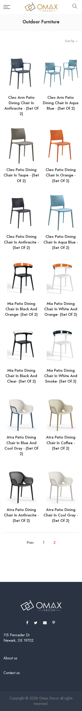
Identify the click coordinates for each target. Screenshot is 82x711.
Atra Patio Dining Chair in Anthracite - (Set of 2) (21, 515)
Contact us (11, 672)
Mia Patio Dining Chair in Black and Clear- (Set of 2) (21, 376)
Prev (30, 542)
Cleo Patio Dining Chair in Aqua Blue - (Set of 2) (61, 242)
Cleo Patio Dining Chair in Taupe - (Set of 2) (21, 175)
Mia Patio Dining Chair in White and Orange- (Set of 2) (60, 309)
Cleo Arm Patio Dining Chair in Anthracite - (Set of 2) (21, 106)
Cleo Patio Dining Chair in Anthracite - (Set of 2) (21, 242)
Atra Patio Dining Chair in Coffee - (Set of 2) (60, 442)
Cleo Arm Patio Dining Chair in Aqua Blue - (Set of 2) (60, 103)
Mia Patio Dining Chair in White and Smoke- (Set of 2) (60, 376)
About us (10, 658)
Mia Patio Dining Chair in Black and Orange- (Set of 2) (21, 309)
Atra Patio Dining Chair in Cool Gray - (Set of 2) (61, 515)
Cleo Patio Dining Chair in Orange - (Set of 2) (61, 175)
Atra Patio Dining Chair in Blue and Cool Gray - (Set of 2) (21, 445)
